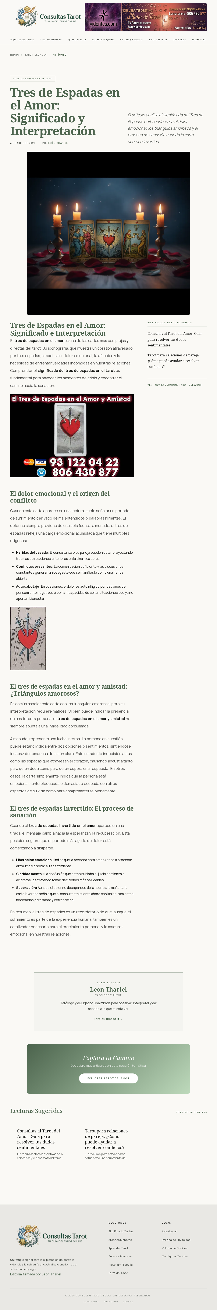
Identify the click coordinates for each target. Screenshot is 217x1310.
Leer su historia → (109, 1019)
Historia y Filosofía (131, 39)
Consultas (179, 39)
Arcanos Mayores (103, 39)
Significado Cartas (22, 39)
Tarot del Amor (158, 39)
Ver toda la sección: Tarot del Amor (174, 384)
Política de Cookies (174, 1248)
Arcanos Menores (51, 39)
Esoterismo (199, 39)
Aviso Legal (169, 1231)
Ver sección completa (191, 1112)
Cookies (128, 1301)
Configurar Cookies (175, 1256)
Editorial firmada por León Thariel (35, 1274)
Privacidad (111, 1301)
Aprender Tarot (77, 39)
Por (55, 143)
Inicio (14, 54)
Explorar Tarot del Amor (109, 1078)
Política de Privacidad (176, 1240)
